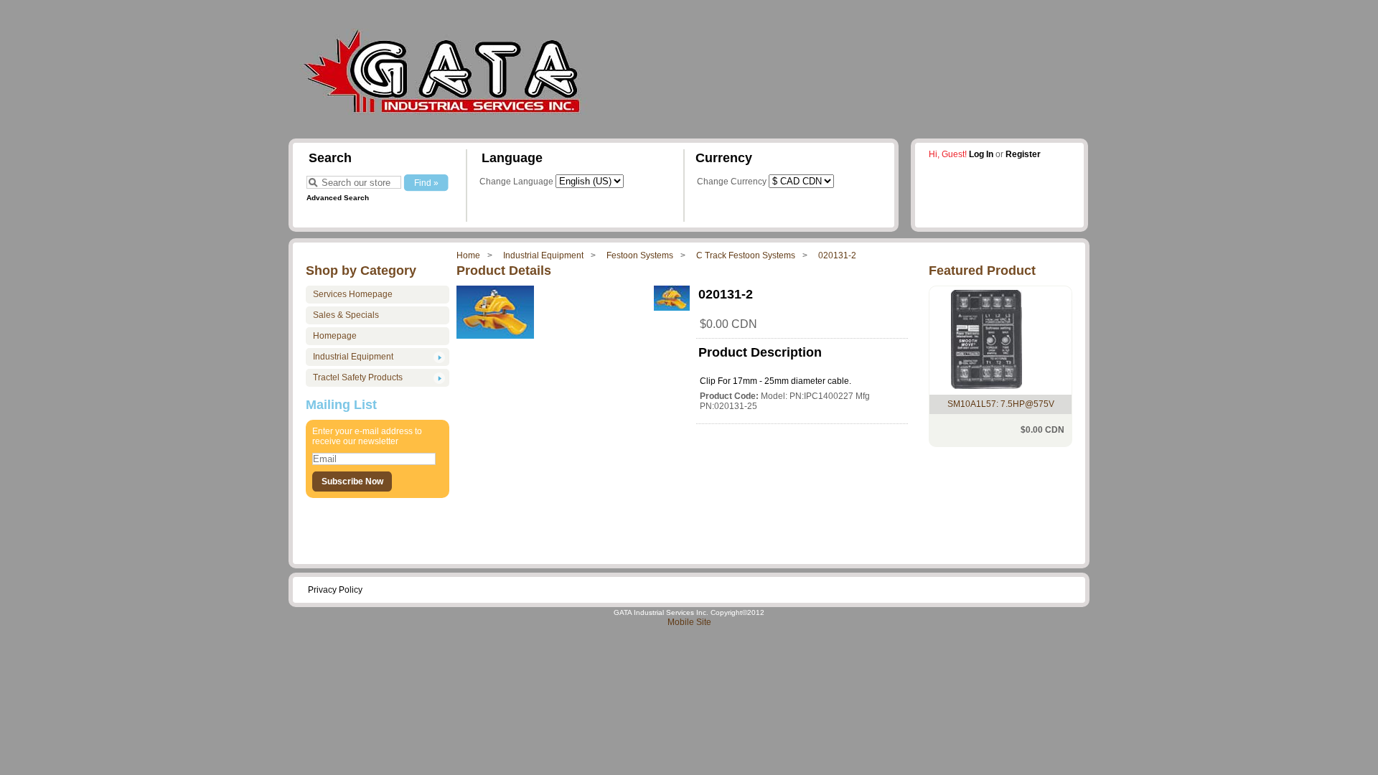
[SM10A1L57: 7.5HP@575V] (986, 386)
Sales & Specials (346, 315)
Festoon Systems (639, 255)
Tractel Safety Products (358, 377)
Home (468, 255)
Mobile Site (689, 622)
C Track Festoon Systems (745, 255)
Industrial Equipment (543, 255)
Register (1023, 154)
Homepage (335, 336)
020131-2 (837, 255)
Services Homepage (353, 294)
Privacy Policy (335, 590)
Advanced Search (337, 198)
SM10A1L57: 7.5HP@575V (1000, 404)
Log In (981, 154)
